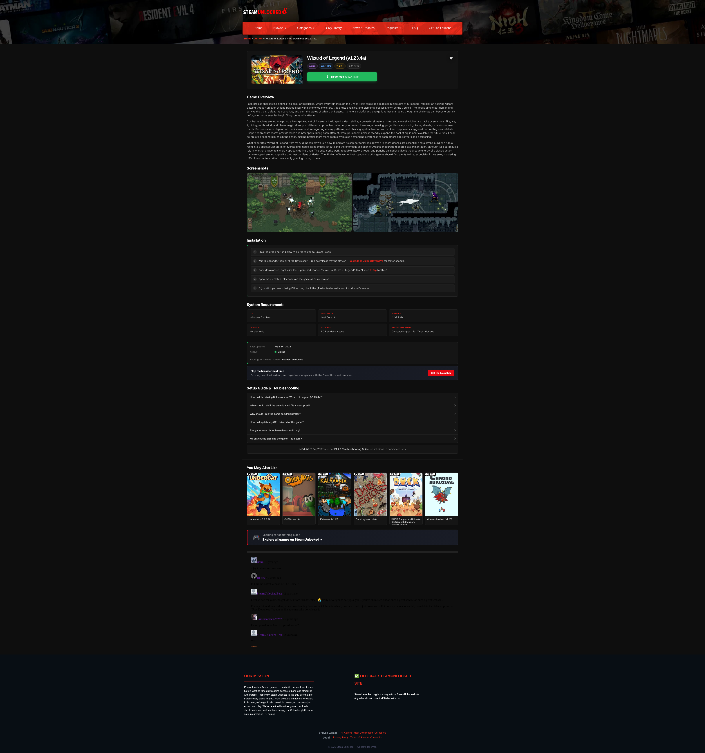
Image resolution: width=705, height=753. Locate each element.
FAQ (415, 28)
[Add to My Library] (451, 58)
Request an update (292, 359)
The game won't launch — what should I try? (275, 430)
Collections (380, 732)
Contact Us (376, 737)
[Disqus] (352, 601)
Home (258, 28)
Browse (278, 28)
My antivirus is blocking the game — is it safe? (276, 438)
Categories (304, 28)
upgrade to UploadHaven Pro (366, 260)
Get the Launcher (440, 28)
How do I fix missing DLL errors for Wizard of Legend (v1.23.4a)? (286, 397)
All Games (346, 732)
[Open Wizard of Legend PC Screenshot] (299, 202)
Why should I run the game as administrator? (275, 413)
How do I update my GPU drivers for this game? (277, 422)
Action (258, 38)
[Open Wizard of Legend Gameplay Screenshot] (405, 202)
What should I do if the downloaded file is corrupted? (280, 405)
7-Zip (373, 270)
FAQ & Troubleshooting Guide (351, 449)
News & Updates (363, 28)
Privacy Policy (340, 737)
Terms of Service (359, 737)
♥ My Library (334, 28)
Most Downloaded (363, 732)
